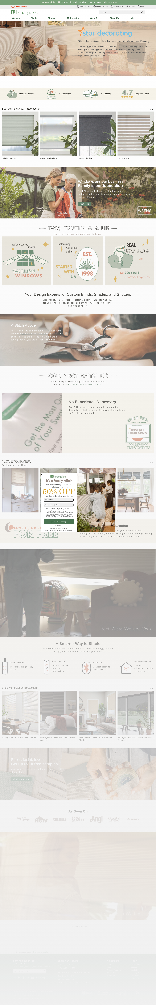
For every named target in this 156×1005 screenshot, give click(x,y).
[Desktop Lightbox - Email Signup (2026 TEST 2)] (78, 502)
